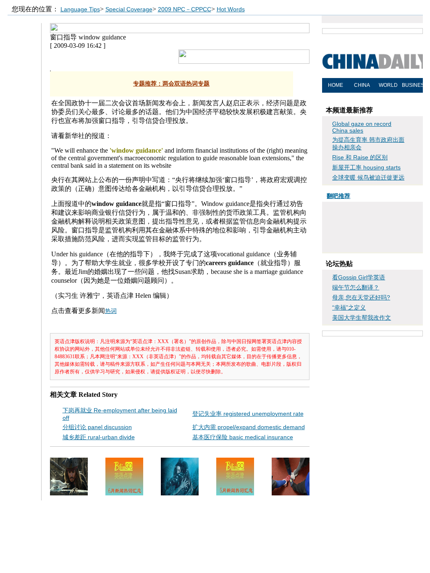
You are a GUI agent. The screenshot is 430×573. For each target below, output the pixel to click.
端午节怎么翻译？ (355, 287)
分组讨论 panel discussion (97, 427)
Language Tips (80, 9)
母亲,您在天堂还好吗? (361, 297)
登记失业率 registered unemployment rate (248, 413)
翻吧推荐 (338, 196)
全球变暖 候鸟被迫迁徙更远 (368, 177)
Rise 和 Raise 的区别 (360, 157)
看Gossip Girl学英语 (358, 277)
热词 (111, 310)
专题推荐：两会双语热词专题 (171, 83)
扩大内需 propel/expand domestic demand (248, 427)
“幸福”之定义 (349, 307)
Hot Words (231, 9)
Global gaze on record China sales (361, 127)
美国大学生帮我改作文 (361, 317)
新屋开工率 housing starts (366, 167)
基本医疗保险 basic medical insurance (242, 437)
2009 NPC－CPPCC (184, 9)
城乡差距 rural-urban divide (99, 437)
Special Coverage (128, 9)
